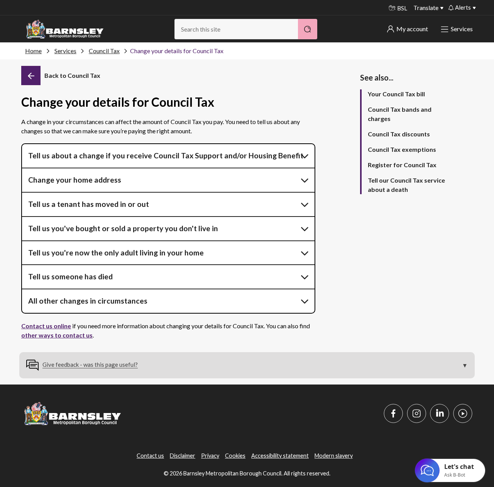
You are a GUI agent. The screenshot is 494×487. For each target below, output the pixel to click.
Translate (425, 7)
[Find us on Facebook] (393, 413)
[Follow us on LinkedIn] (439, 413)
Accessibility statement (280, 455)
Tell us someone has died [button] (70, 276)
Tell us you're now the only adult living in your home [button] (116, 252)
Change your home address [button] (74, 179)
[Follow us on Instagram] (416, 413)
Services (462, 28)
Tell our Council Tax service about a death (406, 184)
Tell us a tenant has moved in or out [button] (88, 204)
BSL (402, 8)
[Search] (307, 29)
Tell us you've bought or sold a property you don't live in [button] (123, 228)
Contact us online (46, 325)
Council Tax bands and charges (399, 114)
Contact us (150, 455)
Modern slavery (334, 455)
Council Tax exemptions (402, 149)
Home (33, 50)
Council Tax (104, 50)
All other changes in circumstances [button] (87, 300)
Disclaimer (182, 455)
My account (412, 28)
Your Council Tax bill (396, 93)
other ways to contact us (57, 335)
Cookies (235, 455)
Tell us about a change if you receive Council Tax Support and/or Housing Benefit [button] (165, 155)
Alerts (463, 7)
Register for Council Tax (402, 164)
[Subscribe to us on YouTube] (462, 413)
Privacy (210, 455)
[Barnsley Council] (64, 29)
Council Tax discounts (399, 134)
